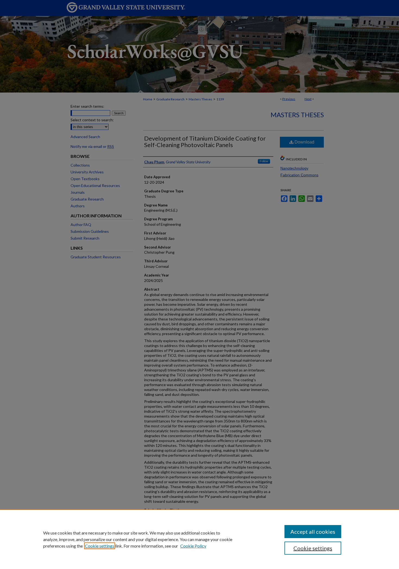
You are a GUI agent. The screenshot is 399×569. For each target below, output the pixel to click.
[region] (199, 539)
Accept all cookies (312, 531)
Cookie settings (99, 545)
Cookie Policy (193, 545)
